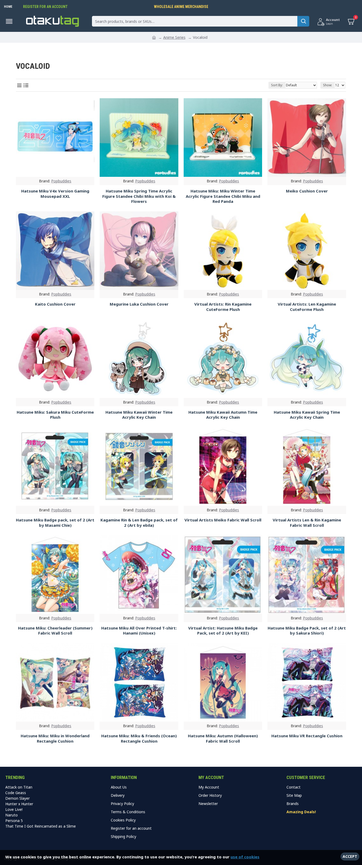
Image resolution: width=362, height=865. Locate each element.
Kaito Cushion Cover (55, 304)
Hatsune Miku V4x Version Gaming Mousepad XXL (55, 194)
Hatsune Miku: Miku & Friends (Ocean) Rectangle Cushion (139, 738)
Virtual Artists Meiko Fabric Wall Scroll (222, 520)
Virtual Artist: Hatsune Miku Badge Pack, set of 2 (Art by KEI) (223, 631)
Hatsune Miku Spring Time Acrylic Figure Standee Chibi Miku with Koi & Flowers (139, 196)
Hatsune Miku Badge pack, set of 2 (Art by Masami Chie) (55, 522)
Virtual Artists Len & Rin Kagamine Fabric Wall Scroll (307, 522)
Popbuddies (61, 180)
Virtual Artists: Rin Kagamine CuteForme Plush (222, 307)
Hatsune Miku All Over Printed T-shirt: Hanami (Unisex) (139, 631)
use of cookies (245, 856)
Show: (327, 85)
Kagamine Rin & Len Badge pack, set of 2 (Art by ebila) (139, 522)
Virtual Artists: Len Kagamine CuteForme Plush (307, 307)
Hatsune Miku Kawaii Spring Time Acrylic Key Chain (307, 415)
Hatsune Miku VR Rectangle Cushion (306, 735)
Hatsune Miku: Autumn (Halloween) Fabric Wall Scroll (223, 738)
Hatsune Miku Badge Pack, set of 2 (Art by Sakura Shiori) (307, 631)
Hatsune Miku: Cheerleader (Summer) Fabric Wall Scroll (55, 631)
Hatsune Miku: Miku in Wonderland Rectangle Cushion (55, 738)
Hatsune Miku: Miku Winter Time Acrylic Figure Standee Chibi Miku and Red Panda (223, 196)
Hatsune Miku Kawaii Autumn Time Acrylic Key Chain (222, 415)
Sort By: (277, 85)
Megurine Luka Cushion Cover (139, 304)
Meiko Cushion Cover (307, 191)
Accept (350, 856)
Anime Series (174, 37)
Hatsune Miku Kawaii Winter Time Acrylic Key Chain (139, 415)
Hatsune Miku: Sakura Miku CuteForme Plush (55, 415)
